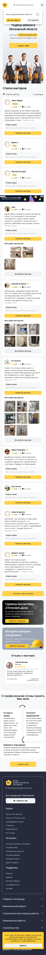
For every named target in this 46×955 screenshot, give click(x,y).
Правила (9, 877)
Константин (16, 486)
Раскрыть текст (29, 120)
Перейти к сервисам (17, 621)
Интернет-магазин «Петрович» (18, 844)
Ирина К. (14, 142)
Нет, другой (33, 20)
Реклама (9, 888)
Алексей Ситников (18, 284)
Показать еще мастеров (23, 593)
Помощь (9, 873)
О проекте (10, 825)
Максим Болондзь (18, 171)
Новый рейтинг (12, 829)
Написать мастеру (23, 133)
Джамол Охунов (17, 553)
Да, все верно (13, 20)
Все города (10, 833)
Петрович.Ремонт (13, 859)
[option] (23, 671)
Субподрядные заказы (15, 822)
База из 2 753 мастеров (15, 818)
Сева (13, 207)
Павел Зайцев (16, 100)
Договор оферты (13, 881)
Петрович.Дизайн (13, 855)
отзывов (27, 107)
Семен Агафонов (18, 512)
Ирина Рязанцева (18, 450)
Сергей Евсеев (21, 662)
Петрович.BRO (12, 847)
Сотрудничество (12, 885)
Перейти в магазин (17, 646)
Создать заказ (23, 45)
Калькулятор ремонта (15, 851)
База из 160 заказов (14, 814)
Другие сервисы (12, 862)
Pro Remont (16, 361)
